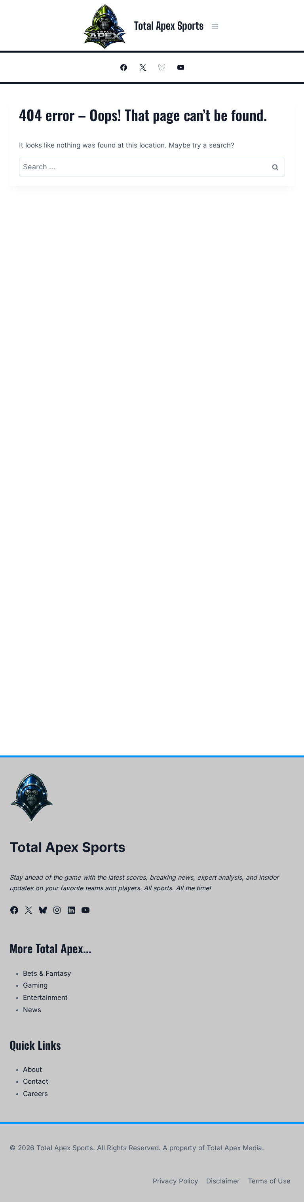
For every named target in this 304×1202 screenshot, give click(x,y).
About (32, 1069)
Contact (35, 1081)
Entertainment (45, 997)
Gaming (35, 985)
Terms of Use (269, 1181)
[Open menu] (214, 26)
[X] (142, 67)
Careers (35, 1094)
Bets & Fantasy (47, 973)
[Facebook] (123, 67)
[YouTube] (180, 67)
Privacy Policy (175, 1181)
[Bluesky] (161, 67)
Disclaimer (222, 1181)
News (32, 1010)
